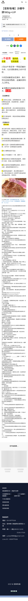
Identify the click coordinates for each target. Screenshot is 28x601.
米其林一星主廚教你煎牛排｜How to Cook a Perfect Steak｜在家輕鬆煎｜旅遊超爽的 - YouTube (13, 201)
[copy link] (21, 46)
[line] (11, 46)
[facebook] (14, 46)
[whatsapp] (17, 46)
